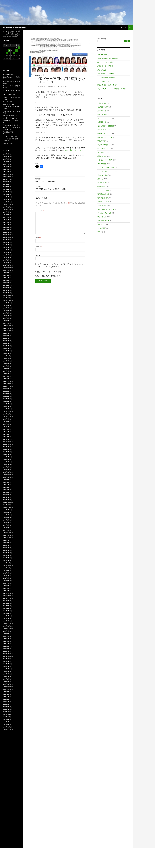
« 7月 (5, 63)
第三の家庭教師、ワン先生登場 (107, 58)
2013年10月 (6, 537)
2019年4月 (6, 371)
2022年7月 (6, 277)
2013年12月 (6, 532)
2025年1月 (6, 202)
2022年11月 (6, 267)
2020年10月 (6, 331)
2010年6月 (6, 638)
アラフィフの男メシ (104, 145)
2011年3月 (6, 616)
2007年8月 (6, 719)
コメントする (63, 86)
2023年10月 (6, 240)
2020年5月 (6, 343)
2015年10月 (6, 477)
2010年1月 (6, 651)
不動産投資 (101, 141)
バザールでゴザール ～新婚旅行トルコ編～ (112, 89)
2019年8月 (6, 363)
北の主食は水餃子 (8, 143)
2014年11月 (6, 505)
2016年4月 (6, 462)
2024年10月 (6, 209)
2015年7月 (6, 484)
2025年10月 (6, 179)
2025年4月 (6, 194)
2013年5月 (6, 550)
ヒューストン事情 (103, 201)
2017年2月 (6, 437)
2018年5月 (6, 399)
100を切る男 (101, 183)
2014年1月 (6, 530)
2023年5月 (6, 252)
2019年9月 (6, 361)
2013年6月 (6, 548)
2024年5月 (6, 222)
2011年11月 (6, 596)
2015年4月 (6, 492)
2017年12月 (6, 411)
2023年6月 (6, 250)
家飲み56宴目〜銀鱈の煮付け (107, 85)
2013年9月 (6, 540)
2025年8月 (6, 184)
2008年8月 (6, 694)
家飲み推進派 (101, 217)
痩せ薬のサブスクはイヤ (105, 73)
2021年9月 (6, 303)
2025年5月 (6, 192)
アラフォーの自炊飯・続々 (106, 77)
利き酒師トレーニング (104, 137)
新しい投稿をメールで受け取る (49, 276)
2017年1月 (6, 439)
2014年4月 (6, 522)
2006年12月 (6, 727)
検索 (127, 41)
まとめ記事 (101, 228)
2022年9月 (6, 272)
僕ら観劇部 (101, 186)
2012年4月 (6, 583)
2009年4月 (6, 674)
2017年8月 (6, 421)
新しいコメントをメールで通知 (49, 272)
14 (14, 53)
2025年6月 (6, 189)
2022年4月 (6, 285)
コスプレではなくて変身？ (10, 136)
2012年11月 (6, 565)
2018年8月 (6, 391)
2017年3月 (6, 434)
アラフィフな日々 (103, 190)
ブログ (99, 232)
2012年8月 (6, 573)
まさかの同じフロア (104, 81)
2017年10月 (6, 416)
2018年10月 (6, 386)
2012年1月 (6, 590)
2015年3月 (6, 495)
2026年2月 (6, 169)
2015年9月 (6, 479)
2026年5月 (6, 161)
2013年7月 (6, 545)
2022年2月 (6, 290)
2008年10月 (6, 689)
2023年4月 (6, 255)
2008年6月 (6, 699)
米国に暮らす (101, 205)
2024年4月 (6, 224)
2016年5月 (6, 459)
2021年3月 (6, 318)
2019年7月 (6, 366)
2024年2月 (6, 230)
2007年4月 (6, 724)
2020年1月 (6, 353)
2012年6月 (6, 578)
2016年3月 (6, 464)
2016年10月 (6, 447)
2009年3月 (6, 676)
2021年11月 (6, 298)
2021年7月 (6, 308)
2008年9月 (6, 691)
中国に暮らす (101, 103)
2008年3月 (6, 704)
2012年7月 (6, 575)
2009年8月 (6, 664)
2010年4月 (6, 643)
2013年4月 (6, 553)
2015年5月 (6, 490)
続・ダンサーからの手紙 (105, 62)
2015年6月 (6, 487)
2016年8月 (6, 452)
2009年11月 (6, 656)
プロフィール (122, 27)
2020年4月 (6, 346)
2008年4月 (6, 702)
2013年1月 (6, 560)
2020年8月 (6, 336)
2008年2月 (6, 707)
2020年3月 (6, 348)
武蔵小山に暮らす (103, 220)
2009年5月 (6, 671)
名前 (38, 238)
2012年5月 (6, 580)
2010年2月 (6, 649)
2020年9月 (6, 333)
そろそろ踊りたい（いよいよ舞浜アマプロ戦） (50, 188)
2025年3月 (6, 197)
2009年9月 (6, 661)
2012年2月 (6, 588)
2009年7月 (6, 666)
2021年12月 (6, 295)
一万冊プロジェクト (104, 133)
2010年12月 (6, 623)
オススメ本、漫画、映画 (105, 167)
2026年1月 (6, 171)
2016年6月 (6, 457)
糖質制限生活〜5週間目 (105, 66)
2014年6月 (6, 517)
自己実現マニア (102, 107)
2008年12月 (6, 684)
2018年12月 (6, 381)
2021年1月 (6, 323)
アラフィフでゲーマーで (105, 171)
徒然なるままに (102, 175)
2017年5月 (6, 429)
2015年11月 (6, 474)
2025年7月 (6, 187)
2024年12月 (6, 204)
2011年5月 (6, 611)
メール (38, 246)
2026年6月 (6, 159)
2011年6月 (6, 608)
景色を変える (101, 70)
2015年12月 (6, 472)
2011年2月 (6, 618)
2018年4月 (6, 401)
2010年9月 (6, 631)
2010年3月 (6, 646)
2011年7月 (6, 606)
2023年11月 (6, 237)
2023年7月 (6, 247)
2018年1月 (6, 409)
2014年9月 (6, 510)
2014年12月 (6, 502)
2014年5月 (6, 520)
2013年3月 (6, 555)
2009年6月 (6, 669)
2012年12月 (6, 563)
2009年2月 (6, 679)
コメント (39, 211)
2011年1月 (6, 621)
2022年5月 (6, 283)
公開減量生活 (101, 122)
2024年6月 (6, 219)
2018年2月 (6, 406)
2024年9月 (6, 212)
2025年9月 (6, 182)
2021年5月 (6, 313)
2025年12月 (6, 174)
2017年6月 (6, 426)
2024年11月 (6, 207)
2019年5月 (6, 368)
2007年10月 (6, 717)
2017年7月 (6, 424)
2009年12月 (6, 654)
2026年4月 (6, 164)
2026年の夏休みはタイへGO (11, 94)
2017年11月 (6, 414)
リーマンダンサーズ (104, 118)
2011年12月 (6, 593)
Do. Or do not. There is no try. (15, 28)
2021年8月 (6, 305)
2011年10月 (6, 598)
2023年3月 (6, 257)
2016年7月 (6, 454)
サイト (37, 255)
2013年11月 (6, 535)
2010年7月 (6, 636)
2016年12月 (6, 442)
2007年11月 (6, 714)
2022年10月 (6, 270)
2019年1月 (6, 378)
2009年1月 (6, 681)
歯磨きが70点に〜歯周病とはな (45, 180)
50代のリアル (101, 114)
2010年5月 (6, 641)
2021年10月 (6, 300)
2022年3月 (6, 288)
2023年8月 (6, 245)
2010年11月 (6, 626)
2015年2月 (6, 497)
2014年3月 (6, 525)
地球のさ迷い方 (39, 75)
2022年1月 (6, 293)
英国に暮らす (101, 111)
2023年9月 (6, 242)
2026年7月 (6, 156)
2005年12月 (6, 729)
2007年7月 (6, 722)
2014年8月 (6, 512)
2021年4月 (6, 315)
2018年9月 (6, 389)
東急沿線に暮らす (103, 194)
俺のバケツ (101, 224)
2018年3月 (6, 404)
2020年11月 (6, 328)
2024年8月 (6, 214)
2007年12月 (6, 712)
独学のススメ (101, 156)
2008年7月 (6, 696)
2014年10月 (6, 507)
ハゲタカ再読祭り (103, 55)
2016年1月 (6, 469)
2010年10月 (6, 628)
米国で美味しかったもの (105, 209)
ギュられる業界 (7, 101)
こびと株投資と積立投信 (105, 126)
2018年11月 (6, 384)
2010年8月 (6, 633)
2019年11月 (6, 358)
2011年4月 (6, 613)
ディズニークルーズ (104, 213)
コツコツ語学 (101, 164)
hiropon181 (52, 86)
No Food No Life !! (103, 148)
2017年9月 (6, 419)
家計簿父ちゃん (102, 130)
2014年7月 (6, 515)
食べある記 (101, 152)
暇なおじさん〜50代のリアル (11, 125)
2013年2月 (6, 558)
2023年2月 (6, 260)
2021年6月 (6, 310)
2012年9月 (6, 570)
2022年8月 (6, 275)
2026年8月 (6, 154)
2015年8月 (6, 482)
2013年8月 (6, 543)
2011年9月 (6, 601)
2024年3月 (6, 227)
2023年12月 (6, 235)
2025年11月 (6, 177)
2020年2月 (6, 351)
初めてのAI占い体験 (9, 104)
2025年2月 (6, 199)
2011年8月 (6, 603)
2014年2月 (6, 527)
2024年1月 (6, 232)
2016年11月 (6, 444)
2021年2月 (6, 320)
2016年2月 (6, 467)
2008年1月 (6, 709)
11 (7, 53)
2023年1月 (6, 262)
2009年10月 (6, 659)
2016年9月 (6, 449)
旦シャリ (100, 179)
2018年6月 (6, 396)
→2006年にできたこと (73, 150)
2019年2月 (6, 376)
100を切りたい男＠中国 (10, 115)
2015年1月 (6, 500)
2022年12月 (6, 265)
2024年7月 (6, 217)
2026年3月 (6, 166)
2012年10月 (6, 568)
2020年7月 (6, 338)
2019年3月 (6, 373)
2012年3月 (6, 585)
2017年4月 (6, 431)
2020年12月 (6, 325)
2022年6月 (6, 280)
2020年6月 (6, 341)
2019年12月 (6, 356)
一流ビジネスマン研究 (104, 160)
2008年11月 (6, 686)
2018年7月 (6, 394)
